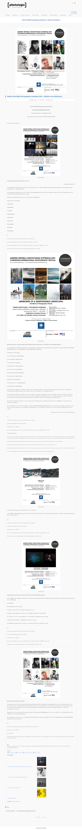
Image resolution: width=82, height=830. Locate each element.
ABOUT (70, 15)
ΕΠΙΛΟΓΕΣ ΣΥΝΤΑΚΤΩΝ (25, 15)
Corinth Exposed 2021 (11, 810)
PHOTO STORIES (35, 15)
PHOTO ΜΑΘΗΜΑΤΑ (53, 15)
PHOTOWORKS (44, 15)
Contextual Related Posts (15, 801)
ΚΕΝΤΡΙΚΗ (8, 15)
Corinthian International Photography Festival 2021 (26, 810)
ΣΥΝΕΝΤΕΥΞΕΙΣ (15, 15)
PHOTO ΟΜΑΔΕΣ (63, 15)
